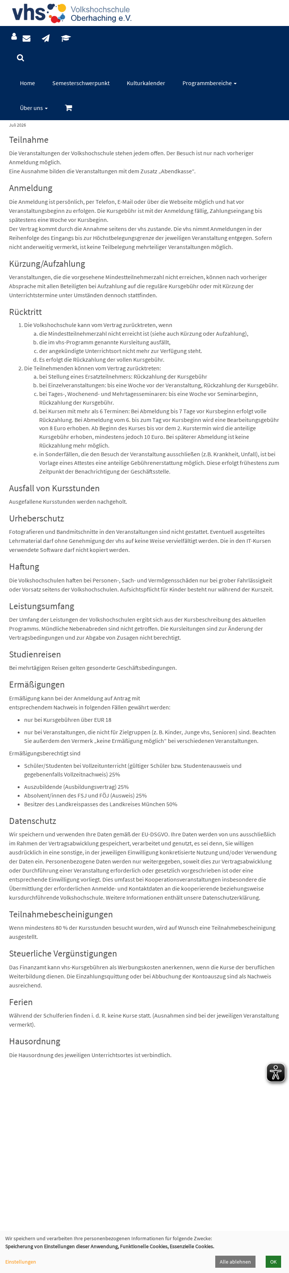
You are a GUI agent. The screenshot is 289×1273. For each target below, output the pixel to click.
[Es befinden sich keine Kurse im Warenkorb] (68, 108)
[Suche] (20, 57)
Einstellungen (20, 1261)
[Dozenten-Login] (66, 38)
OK (273, 1261)
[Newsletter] (45, 38)
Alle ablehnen (235, 1261)
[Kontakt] (26, 38)
